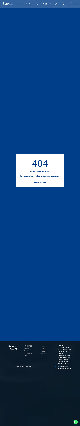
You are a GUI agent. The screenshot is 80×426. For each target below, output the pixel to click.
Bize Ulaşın (44, 354)
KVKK (25, 356)
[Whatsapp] (76, 422)
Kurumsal (18, 4)
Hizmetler (25, 4)
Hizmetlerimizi (28, 176)
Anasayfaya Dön (40, 182)
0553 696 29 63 (63, 364)
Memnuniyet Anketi (74, 4)
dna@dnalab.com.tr (64, 369)
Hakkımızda (27, 348)
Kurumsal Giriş (64, 4)
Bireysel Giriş (56, 4)
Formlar (43, 351)
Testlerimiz (44, 349)
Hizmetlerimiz (45, 346)
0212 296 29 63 (63, 366)
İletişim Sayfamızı (43, 176)
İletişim (37, 4)
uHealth (57, 366)
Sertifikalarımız (28, 351)
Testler (31, 4)
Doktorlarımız (28, 353)
